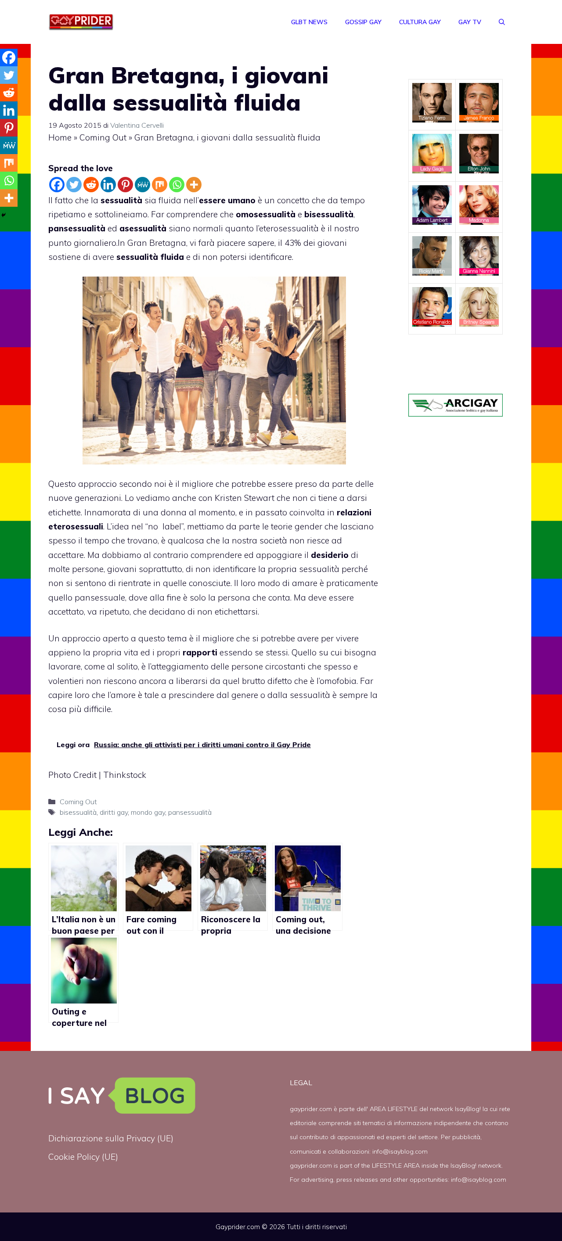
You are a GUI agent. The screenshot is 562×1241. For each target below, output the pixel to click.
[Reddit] (91, 184)
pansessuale (100, 597)
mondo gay (148, 812)
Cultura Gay (420, 22)
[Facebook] (57, 184)
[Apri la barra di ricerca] (502, 22)
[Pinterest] (125, 184)
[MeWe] (142, 184)
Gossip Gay (363, 22)
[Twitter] (74, 184)
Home (60, 137)
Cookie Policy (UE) (83, 1156)
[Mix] (159, 184)
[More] (194, 184)
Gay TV (469, 22)
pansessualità (190, 812)
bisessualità (78, 812)
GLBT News (309, 22)
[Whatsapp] (176, 184)
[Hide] (3, 215)
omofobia (338, 681)
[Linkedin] (108, 184)
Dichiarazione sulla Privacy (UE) (110, 1138)
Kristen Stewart (246, 498)
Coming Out (102, 137)
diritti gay (114, 812)
